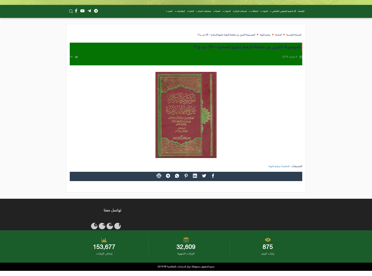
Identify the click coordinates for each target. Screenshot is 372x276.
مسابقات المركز (204, 11)
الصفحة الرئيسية (293, 35)
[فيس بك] (76, 11)
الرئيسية (301, 11)
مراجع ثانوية (265, 35)
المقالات (254, 11)
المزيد (170, 11)
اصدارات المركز (240, 11)
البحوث (265, 11)
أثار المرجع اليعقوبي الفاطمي (284, 11)
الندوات (227, 11)
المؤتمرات (181, 11)
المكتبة (278, 35)
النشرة (191, 11)
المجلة (217, 11)
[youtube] (82, 11)
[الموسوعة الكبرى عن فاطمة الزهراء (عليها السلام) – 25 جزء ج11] (186, 115)
